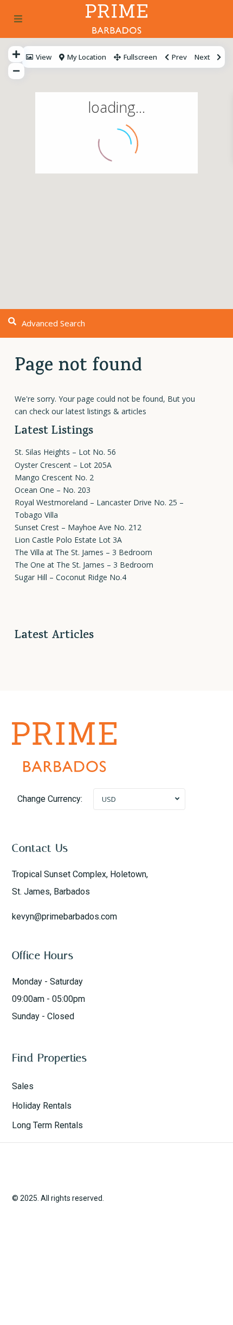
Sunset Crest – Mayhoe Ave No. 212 (78, 527)
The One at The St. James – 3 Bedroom (84, 564)
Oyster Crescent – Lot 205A (63, 465)
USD (109, 799)
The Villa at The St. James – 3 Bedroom (83, 552)
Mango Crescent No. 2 (54, 477)
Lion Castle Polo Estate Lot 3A (68, 540)
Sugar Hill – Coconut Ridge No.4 (70, 577)
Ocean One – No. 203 (52, 490)
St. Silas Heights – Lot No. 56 (65, 452)
